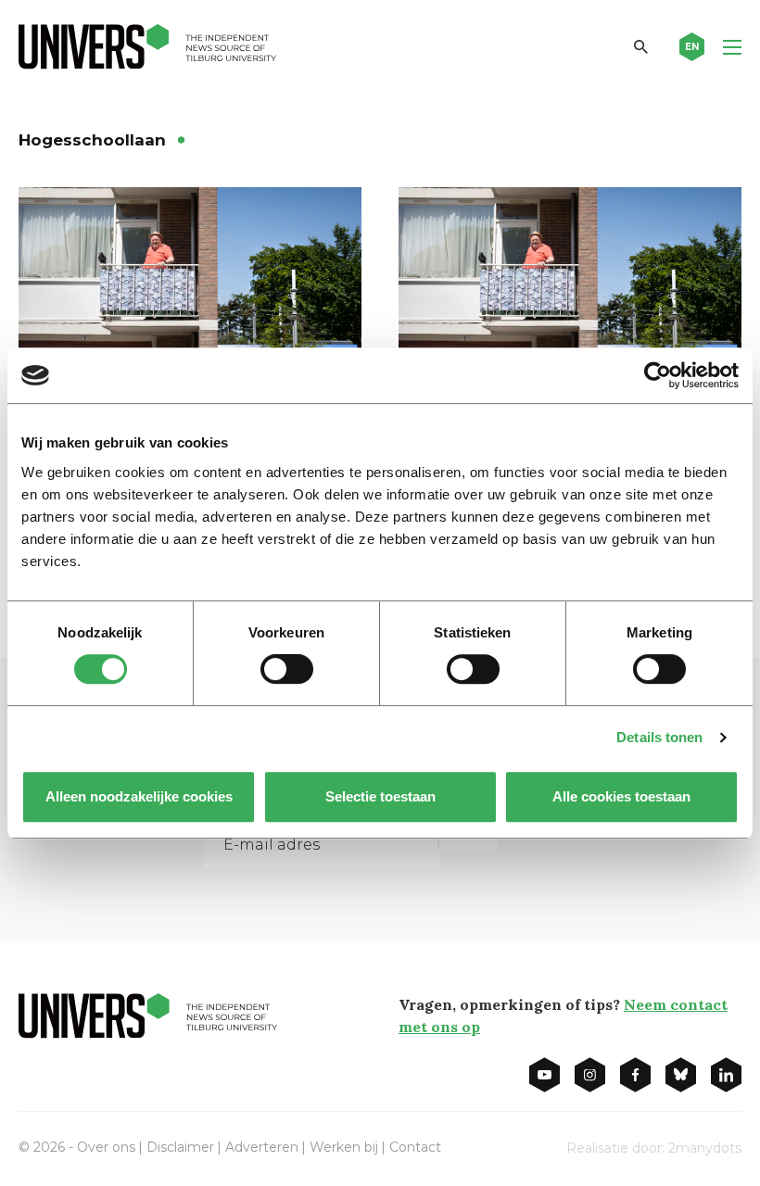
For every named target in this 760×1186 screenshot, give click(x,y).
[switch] (286, 669)
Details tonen (659, 737)
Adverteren (261, 1147)
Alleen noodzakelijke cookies (139, 796)
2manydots (704, 1148)
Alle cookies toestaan (621, 796)
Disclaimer (180, 1147)
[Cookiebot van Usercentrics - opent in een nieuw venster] (657, 375)
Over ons (106, 1147)
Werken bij (344, 1147)
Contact (415, 1147)
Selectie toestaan (380, 796)
